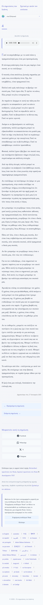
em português (6, 542)
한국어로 (14, 551)
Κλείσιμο (22, 522)
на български (26, 567)
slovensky (15, 576)
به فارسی (25, 551)
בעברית (15, 567)
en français (33, 538)
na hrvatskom (28, 572)
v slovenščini (6, 580)
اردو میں (23, 555)
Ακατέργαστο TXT (8, 475)
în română (5, 563)
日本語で (17, 546)
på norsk (5, 576)
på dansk (16, 572)
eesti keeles (18, 580)
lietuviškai (26, 576)
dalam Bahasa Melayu (9, 555)
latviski (35, 576)
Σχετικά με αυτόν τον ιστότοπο (28, 8)
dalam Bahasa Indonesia (22, 542)
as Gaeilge (16, 584)
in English (5, 534)
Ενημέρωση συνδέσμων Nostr (21, 517)
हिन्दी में (33, 534)
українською (17, 559)
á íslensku (5, 584)
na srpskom (5, 572)
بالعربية (15, 538)
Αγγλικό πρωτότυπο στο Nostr (27, 472)
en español (5, 538)
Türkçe (4, 551)
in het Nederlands (30, 559)
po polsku (5, 559)
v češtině (26, 563)
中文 (24, 534)
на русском (6, 546)
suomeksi (16, 534)
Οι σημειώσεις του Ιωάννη (9, 8)
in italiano (33, 555)
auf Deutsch (28, 546)
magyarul (16, 563)
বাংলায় (24, 538)
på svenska (5, 567)
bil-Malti (29, 580)
